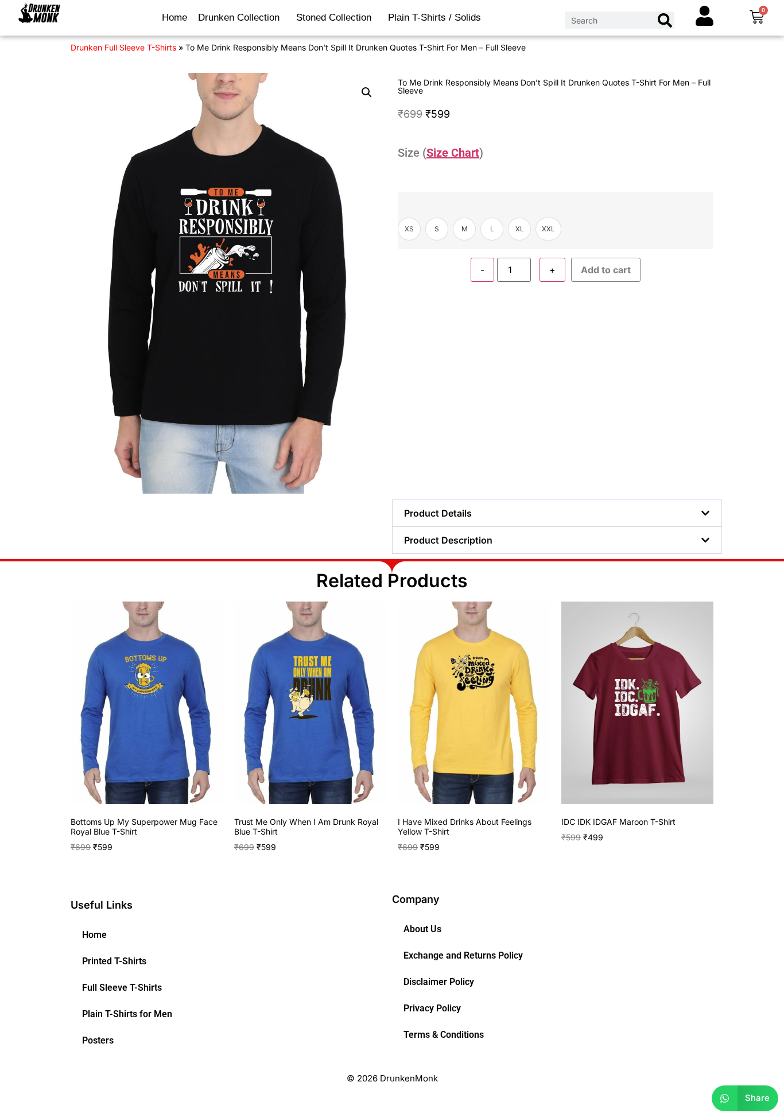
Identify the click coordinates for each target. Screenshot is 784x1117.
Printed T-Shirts (114, 961)
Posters (98, 1040)
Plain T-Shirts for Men (127, 1014)
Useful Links (102, 905)
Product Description (448, 540)
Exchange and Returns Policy (463, 955)
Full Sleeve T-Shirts (122, 987)
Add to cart (606, 270)
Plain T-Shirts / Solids (434, 17)
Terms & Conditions (443, 1034)
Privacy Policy (432, 1008)
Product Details (438, 513)
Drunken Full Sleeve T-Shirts (123, 47)
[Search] (665, 20)
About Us (422, 929)
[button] (366, 92)
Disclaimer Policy (438, 981)
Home (174, 17)
